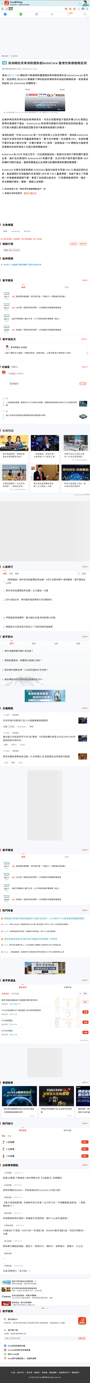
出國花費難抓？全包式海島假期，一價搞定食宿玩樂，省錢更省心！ (14, 485)
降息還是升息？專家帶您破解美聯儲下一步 (25, 188)
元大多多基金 (7, 1030)
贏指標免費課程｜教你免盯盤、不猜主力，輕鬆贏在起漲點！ (39, 296)
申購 (85, 1012)
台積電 (11, 1149)
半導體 (11, 1156)
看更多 (84, 280)
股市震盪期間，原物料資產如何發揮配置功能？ (14, 455)
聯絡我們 (75, 1372)
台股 (6, 56)
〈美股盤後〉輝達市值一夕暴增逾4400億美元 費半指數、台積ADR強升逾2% (45, 455)
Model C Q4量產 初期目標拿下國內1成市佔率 (22, 264)
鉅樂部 (37, 1372)
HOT (13, 297)
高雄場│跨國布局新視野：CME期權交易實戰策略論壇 (36, 329)
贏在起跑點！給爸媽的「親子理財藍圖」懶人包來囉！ (23, 239)
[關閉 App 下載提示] (2, 3)
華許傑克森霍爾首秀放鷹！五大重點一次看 (44, 484)
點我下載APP (30, 193)
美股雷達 (15, 715)
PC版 (13, 1372)
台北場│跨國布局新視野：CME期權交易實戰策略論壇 (36, 307)
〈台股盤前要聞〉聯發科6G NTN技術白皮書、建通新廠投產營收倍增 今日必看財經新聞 (41, 404)
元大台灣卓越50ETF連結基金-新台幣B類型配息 (21, 1010)
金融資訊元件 (64, 1372)
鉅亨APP (20, 1372)
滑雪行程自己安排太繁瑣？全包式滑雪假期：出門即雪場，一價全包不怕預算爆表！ (75, 455)
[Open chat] (84, 14)
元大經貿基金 (7, 1020)
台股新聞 (14, 56)
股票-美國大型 (15, 1004)
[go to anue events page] (78, 8)
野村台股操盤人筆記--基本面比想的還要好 (75, 484)
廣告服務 (53, 1372)
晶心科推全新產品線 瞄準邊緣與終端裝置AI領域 (25, 415)
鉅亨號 (29, 1372)
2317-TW (13, 75)
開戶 (85, 1001)
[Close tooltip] (83, 20)
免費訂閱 (81, 1338)
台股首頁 (73, 244)
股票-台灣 (13, 1014)
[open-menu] (2, 9)
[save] (69, 14)
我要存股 (83, 244)
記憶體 (11, 1141)
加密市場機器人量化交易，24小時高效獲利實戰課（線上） (36, 318)
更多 (84, 574)
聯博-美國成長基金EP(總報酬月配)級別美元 (20, 1000)
